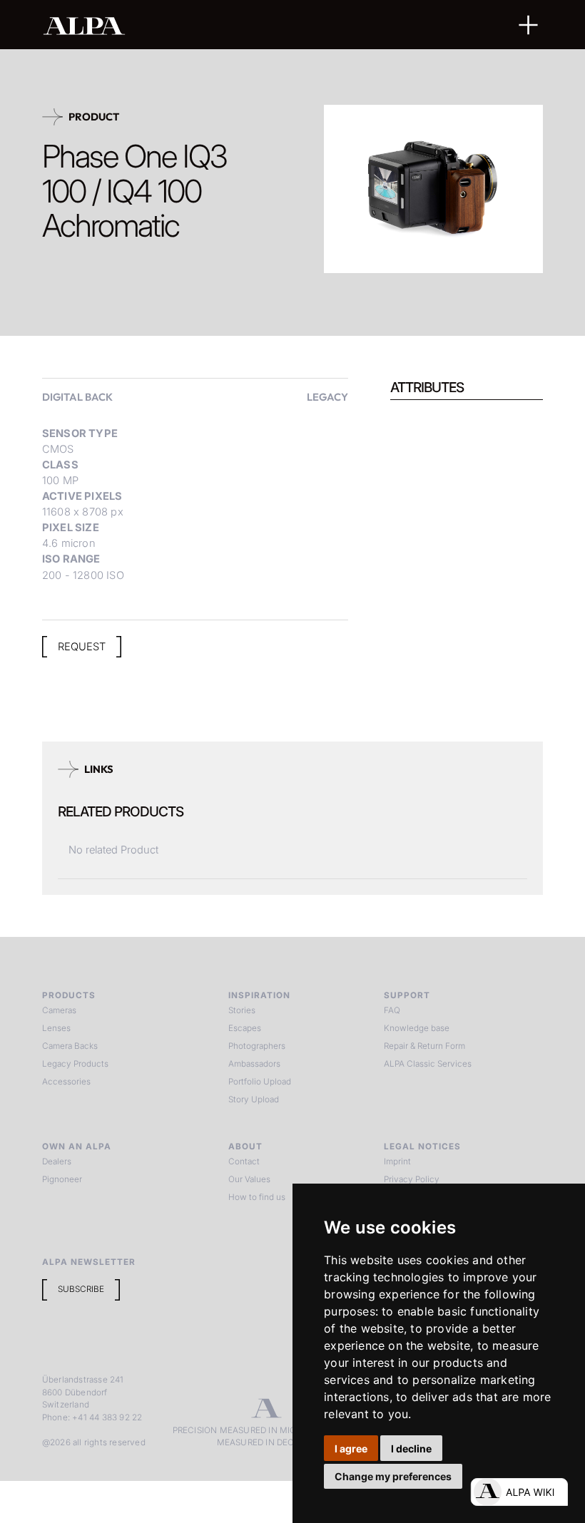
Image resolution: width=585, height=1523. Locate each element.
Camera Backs (70, 1046)
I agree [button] (351, 1448)
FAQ (392, 1010)
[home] (246, 25)
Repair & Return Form (424, 1046)
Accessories (66, 1082)
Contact (244, 1161)
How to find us (256, 1197)
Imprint (397, 1161)
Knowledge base (416, 1028)
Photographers (256, 1046)
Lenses (56, 1028)
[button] (529, 25)
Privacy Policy (411, 1179)
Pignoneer (62, 1179)
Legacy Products (75, 1064)
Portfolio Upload (259, 1082)
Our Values (249, 1179)
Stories (241, 1010)
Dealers (56, 1161)
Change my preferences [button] (393, 1476)
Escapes (244, 1028)
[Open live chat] (519, 1492)
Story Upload (253, 1099)
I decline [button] (411, 1448)
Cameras (59, 1010)
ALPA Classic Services (428, 1064)
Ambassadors (254, 1064)
